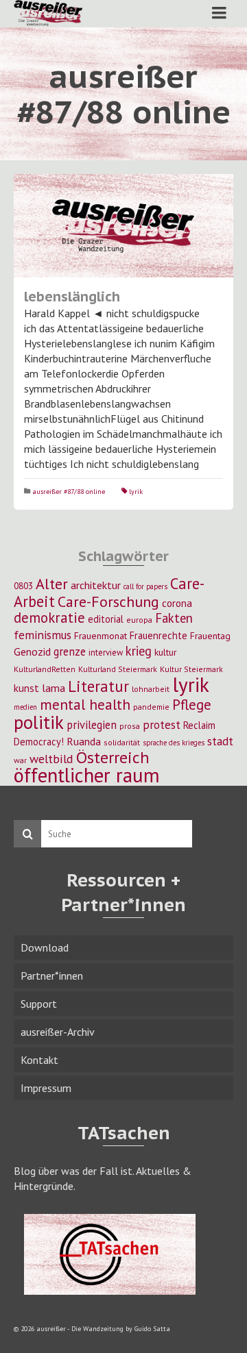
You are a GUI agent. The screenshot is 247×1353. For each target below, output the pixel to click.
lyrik (136, 491)
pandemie (151, 707)
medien (25, 707)
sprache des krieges (173, 742)
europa (139, 620)
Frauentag (210, 636)
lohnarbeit (150, 689)
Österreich (113, 757)
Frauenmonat (100, 636)
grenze (70, 651)
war (20, 760)
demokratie (49, 617)
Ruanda (84, 741)
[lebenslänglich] (123, 225)
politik (39, 722)
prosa (129, 726)
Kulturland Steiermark (117, 669)
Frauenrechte (158, 635)
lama (53, 688)
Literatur (98, 686)
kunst (26, 688)
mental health (85, 704)
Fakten (174, 618)
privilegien (92, 724)
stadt (220, 741)
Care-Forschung (108, 601)
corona (177, 603)
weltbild (51, 759)
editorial (106, 618)
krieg (139, 651)
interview (106, 652)
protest (161, 724)
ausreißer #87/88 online (68, 491)
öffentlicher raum (87, 775)
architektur (96, 585)
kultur (165, 652)
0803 (23, 586)
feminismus (42, 635)
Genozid (32, 651)
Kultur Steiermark (191, 669)
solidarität (122, 742)
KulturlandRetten (44, 669)
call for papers (145, 586)
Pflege (191, 704)
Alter (52, 583)
